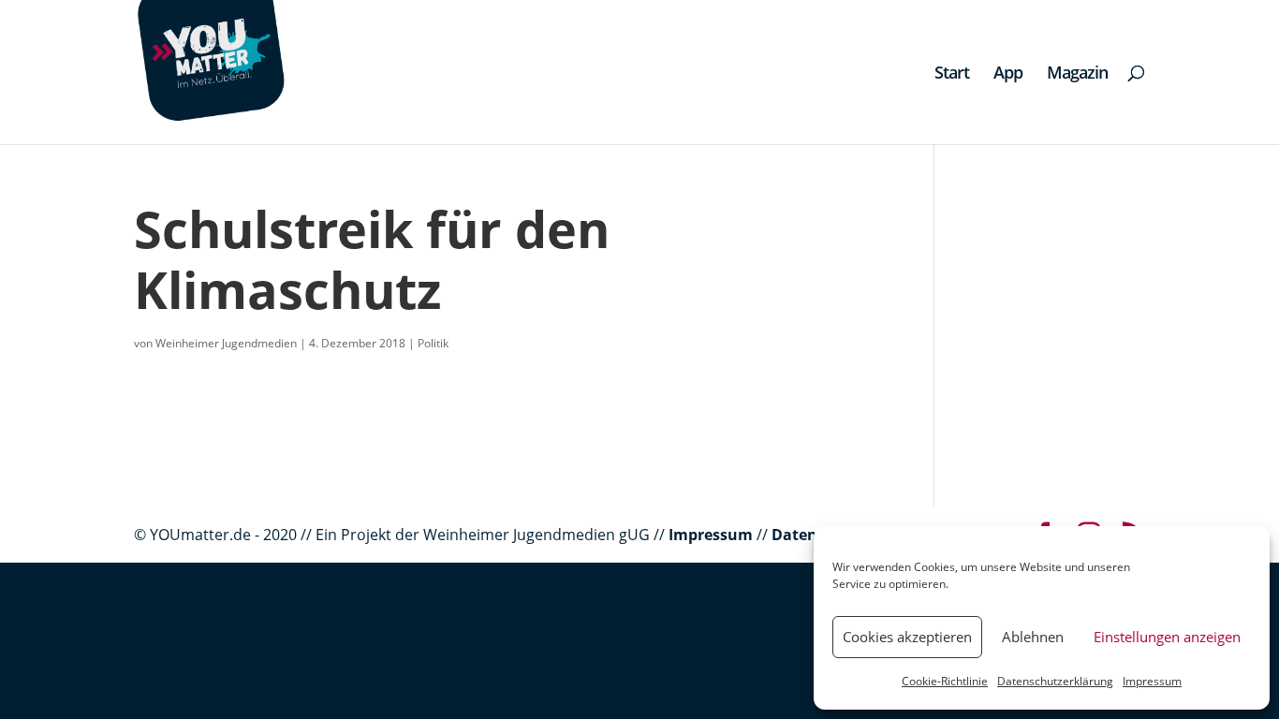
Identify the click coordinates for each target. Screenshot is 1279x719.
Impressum (1152, 681)
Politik (433, 343)
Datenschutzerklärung (1055, 681)
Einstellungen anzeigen (1167, 636)
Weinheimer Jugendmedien (226, 343)
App (1007, 74)
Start (951, 74)
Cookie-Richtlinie (945, 681)
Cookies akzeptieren (907, 636)
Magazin (1077, 74)
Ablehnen (1033, 636)
